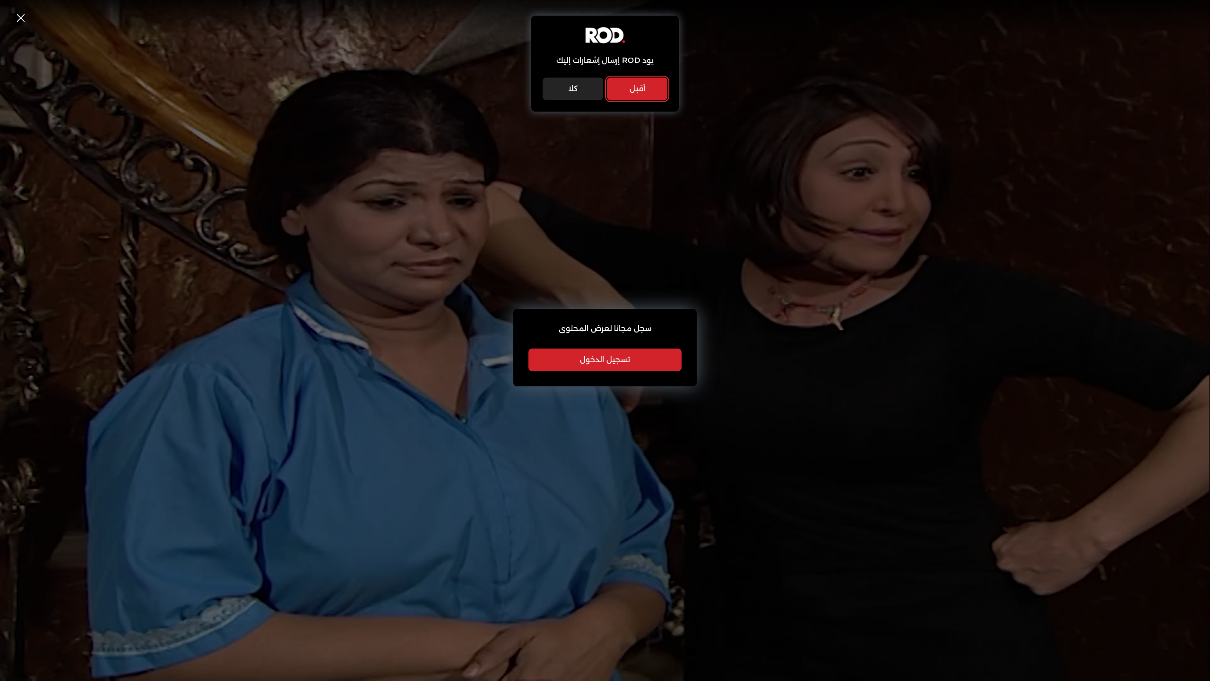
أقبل (637, 88)
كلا (573, 88)
